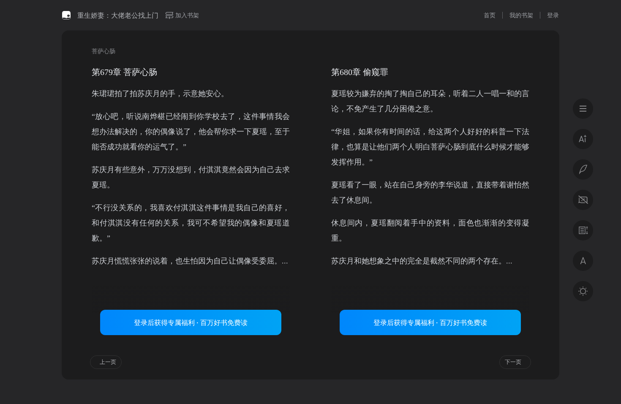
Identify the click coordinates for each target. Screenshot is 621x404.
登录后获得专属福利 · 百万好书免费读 (191, 322)
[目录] (583, 108)
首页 (490, 15)
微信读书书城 (66, 15)
